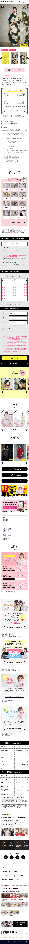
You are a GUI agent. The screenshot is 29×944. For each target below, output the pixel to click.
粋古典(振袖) (20, 799)
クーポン (21, 875)
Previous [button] (3, 280)
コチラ (17, 351)
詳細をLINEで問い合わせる (15, 627)
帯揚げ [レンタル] (19, 782)
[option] (14, 289)
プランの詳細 (14, 110)
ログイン (17, 879)
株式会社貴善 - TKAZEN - (14, 891)
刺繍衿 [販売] (4, 779)
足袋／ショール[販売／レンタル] (4, 794)
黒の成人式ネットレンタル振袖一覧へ (14, 469)
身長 (2, 318)
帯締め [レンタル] (5, 782)
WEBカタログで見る (15, 69)
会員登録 (11, 879)
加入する (13, 329)
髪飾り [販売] (4, 775)
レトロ (2, 764)
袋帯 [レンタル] (4, 786)
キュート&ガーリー (20, 761)
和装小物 (14, 232)
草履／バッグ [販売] (20, 786)
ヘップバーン (4, 746)
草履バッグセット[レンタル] (5, 790)
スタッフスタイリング (20, 764)
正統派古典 (18, 746)
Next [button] (26, 280)
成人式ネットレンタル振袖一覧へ (14, 480)
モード (17, 757)
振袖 (2, 50)
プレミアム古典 (4, 750)
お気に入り (4, 879)
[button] (27, 26)
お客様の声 (8, 875)
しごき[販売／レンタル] (19, 790)
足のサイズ (4, 322)
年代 (2, 313)
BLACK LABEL (19, 750)
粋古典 (6, 50)
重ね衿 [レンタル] (19, 779)
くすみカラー (4, 753)
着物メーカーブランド (20, 768)
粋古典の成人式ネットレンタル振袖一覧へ (14, 475)
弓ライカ (14, 50)
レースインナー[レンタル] (19, 775)
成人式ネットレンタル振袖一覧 (11, 799)
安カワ (2, 768)
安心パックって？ (20, 328)
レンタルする (14, 358)
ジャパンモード (4, 761)
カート (24, 879)
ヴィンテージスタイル (20, 753)
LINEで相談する (16, 363)
